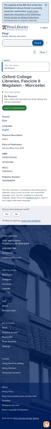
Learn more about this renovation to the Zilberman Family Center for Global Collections (22, 14)
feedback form (32, 197)
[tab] (25, 67)
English (5, 129)
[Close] (46, 5)
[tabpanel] (25, 100)
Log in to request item (14, 107)
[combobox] (17, 43)
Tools (42, 52)
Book (4, 120)
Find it (38, 43)
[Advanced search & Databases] (47, 43)
